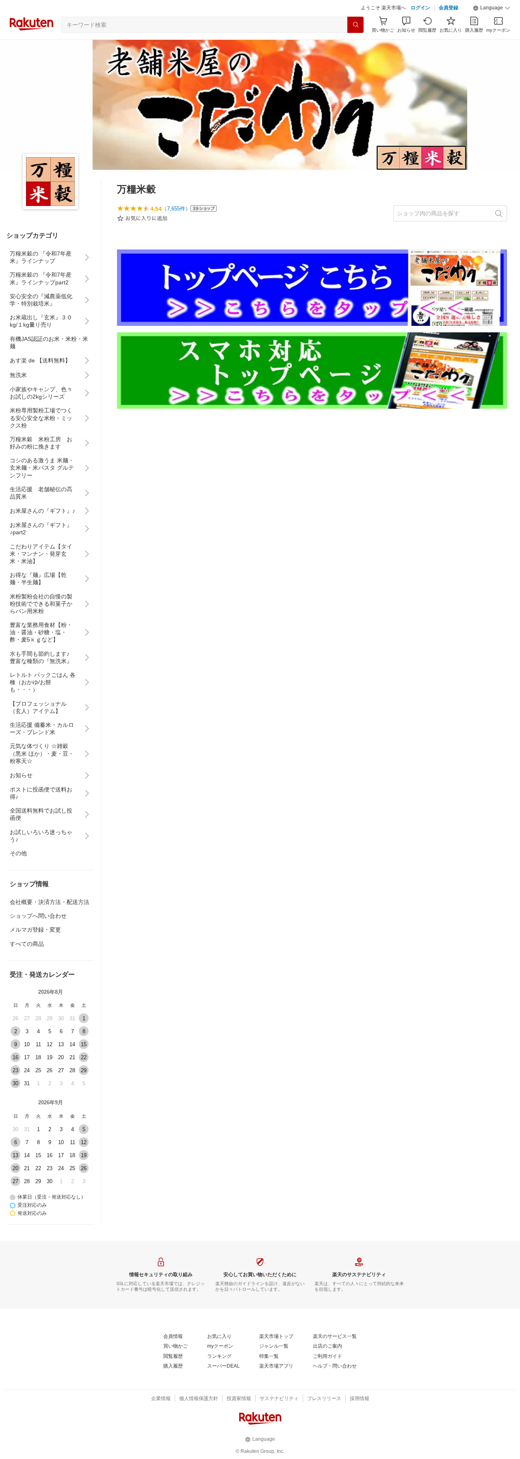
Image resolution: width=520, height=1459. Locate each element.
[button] (491, 8)
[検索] (355, 25)
